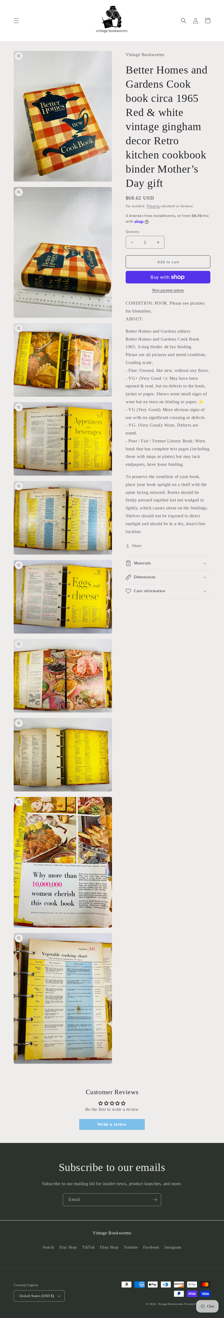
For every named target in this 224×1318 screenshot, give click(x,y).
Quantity (133, 232)
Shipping (153, 206)
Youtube (131, 1247)
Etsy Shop (68, 1247)
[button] (16, 21)
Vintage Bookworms (171, 1303)
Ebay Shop (109, 1247)
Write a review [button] (112, 1124)
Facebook (151, 1247)
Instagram (172, 1247)
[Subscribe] (155, 1199)
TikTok (88, 1247)
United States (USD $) (36, 1296)
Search (48, 1247)
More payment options (168, 290)
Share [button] (137, 546)
